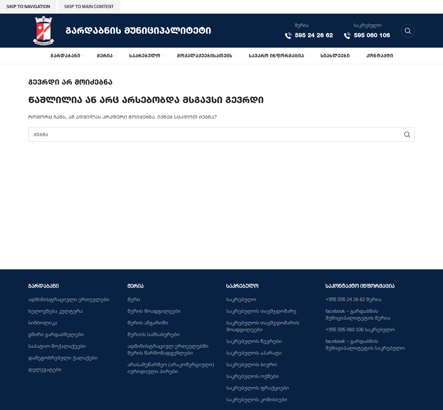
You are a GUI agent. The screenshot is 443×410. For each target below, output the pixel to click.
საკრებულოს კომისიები (256, 399)
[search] (407, 134)
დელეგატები (45, 369)
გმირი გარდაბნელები (56, 334)
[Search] (408, 30)
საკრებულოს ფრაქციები (257, 387)
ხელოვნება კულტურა (55, 311)
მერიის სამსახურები (153, 334)
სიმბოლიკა (42, 322)
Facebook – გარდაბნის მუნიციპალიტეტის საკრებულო (365, 344)
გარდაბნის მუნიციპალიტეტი (138, 30)
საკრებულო (241, 299)
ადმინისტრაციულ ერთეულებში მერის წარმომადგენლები (168, 349)
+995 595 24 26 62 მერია (353, 299)
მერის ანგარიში (147, 322)
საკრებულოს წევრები (254, 341)
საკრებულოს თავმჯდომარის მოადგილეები (262, 326)
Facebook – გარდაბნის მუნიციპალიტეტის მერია (358, 314)
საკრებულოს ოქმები (252, 376)
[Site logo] (43, 30)
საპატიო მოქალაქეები (57, 346)
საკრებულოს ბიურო (251, 364)
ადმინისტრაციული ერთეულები (68, 299)
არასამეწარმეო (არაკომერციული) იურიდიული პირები (170, 367)
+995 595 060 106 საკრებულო (360, 329)
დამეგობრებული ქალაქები (63, 357)
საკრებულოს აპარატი (254, 352)
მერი (133, 299)
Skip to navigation (28, 6)
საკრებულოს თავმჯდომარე (261, 311)
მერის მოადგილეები (154, 311)
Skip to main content (89, 6)
